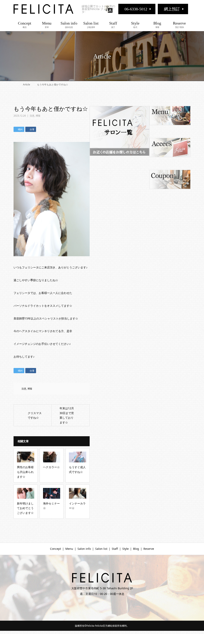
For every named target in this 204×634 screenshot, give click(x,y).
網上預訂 (172, 9)
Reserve (179, 25)
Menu (46, 25)
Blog (157, 25)
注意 (32, 115)
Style (135, 25)
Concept (24, 25)
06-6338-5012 (136, 9)
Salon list (91, 25)
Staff (113, 25)
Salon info (69, 25)
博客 (38, 115)
